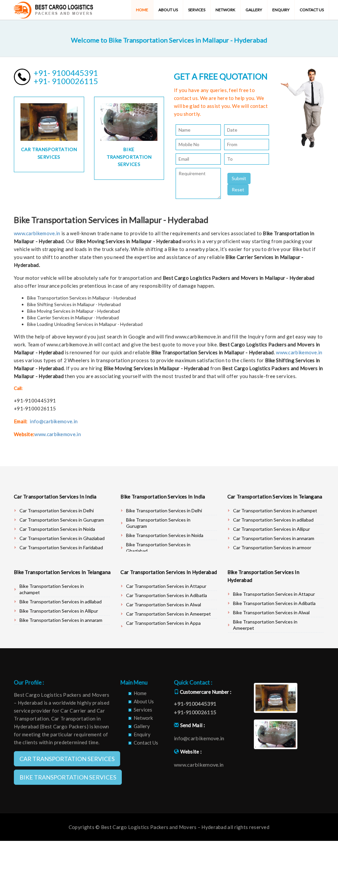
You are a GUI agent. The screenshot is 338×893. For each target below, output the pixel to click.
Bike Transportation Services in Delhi (164, 510)
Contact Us (312, 9)
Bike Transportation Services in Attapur (274, 594)
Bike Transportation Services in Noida (164, 535)
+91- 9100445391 (66, 73)
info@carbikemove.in (54, 421)
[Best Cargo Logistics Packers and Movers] (53, 8)
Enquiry (280, 9)
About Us (168, 9)
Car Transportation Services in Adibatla (166, 595)
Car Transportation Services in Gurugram (61, 520)
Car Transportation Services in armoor (272, 547)
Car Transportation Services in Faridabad (61, 547)
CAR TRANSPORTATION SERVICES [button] (67, 758)
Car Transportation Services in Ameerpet (168, 614)
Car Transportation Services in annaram (273, 538)
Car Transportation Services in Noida (57, 529)
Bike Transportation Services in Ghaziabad (158, 548)
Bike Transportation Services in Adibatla (274, 603)
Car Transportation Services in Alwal (163, 604)
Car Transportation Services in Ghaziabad (62, 538)
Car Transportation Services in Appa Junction (163, 626)
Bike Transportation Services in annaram (60, 620)
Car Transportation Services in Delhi (56, 510)
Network (225, 9)
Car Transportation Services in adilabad (273, 520)
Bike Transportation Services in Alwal (271, 612)
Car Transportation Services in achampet (275, 510)
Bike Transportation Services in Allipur (58, 611)
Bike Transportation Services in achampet (51, 589)
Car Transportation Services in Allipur (271, 529)
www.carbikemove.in (37, 233)
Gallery (254, 9)
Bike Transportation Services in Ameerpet (265, 625)
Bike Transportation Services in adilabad (60, 601)
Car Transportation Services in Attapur (166, 586)
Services (196, 9)
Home (142, 9)
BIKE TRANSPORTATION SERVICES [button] (67, 777)
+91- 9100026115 (66, 81)
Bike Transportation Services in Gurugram (158, 523)
